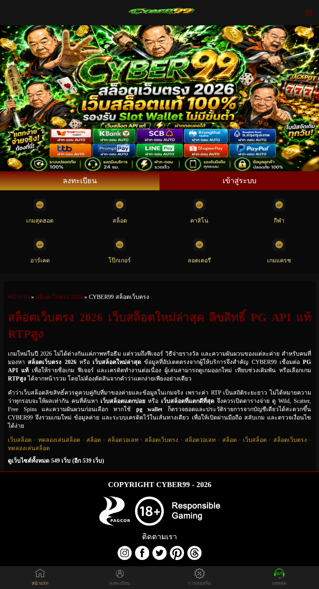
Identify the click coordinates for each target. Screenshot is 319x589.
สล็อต (120, 221)
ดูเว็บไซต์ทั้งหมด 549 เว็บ (56, 461)
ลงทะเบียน (80, 181)
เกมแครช (279, 260)
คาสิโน (199, 221)
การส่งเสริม (199, 583)
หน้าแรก (40, 583)
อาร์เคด (40, 260)
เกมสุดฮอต (40, 221)
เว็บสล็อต (20, 440)
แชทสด (279, 583)
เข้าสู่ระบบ (239, 181)
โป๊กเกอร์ (119, 260)
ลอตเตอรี (199, 260)
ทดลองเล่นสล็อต (59, 440)
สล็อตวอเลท (123, 440)
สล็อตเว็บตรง (161, 440)
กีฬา (279, 221)
